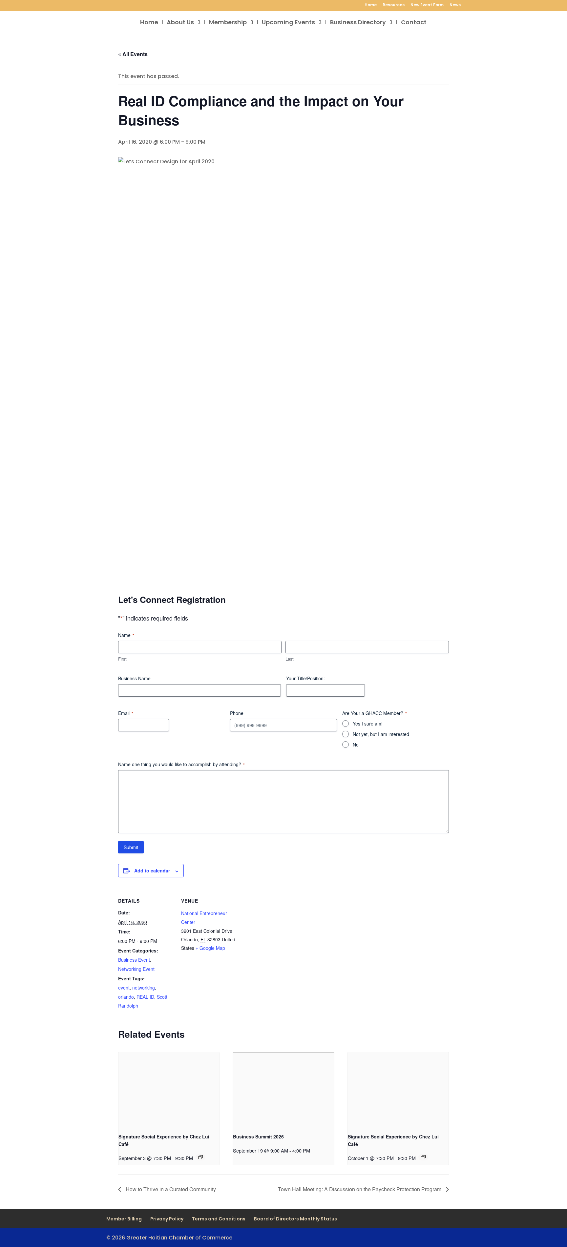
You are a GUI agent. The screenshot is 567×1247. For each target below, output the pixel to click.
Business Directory (358, 23)
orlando (126, 996)
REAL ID (145, 996)
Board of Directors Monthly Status (295, 1219)
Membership (228, 23)
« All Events (133, 54)
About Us (180, 23)
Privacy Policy (166, 1219)
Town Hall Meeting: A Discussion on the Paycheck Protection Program (360, 1189)
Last (289, 659)
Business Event (134, 959)
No (356, 744)
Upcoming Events (288, 23)
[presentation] (168, 1090)
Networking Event (136, 969)
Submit (131, 847)
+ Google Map (210, 948)
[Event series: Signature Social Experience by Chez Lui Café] (200, 1157)
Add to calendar (152, 870)
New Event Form (427, 5)
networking (143, 987)
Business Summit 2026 (258, 1136)
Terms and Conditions (218, 1219)
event (124, 987)
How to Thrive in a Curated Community (170, 1189)
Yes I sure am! (368, 723)
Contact (414, 23)
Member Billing (124, 1219)
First (122, 659)
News (455, 5)
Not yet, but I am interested (381, 734)
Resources (394, 5)
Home (371, 5)
